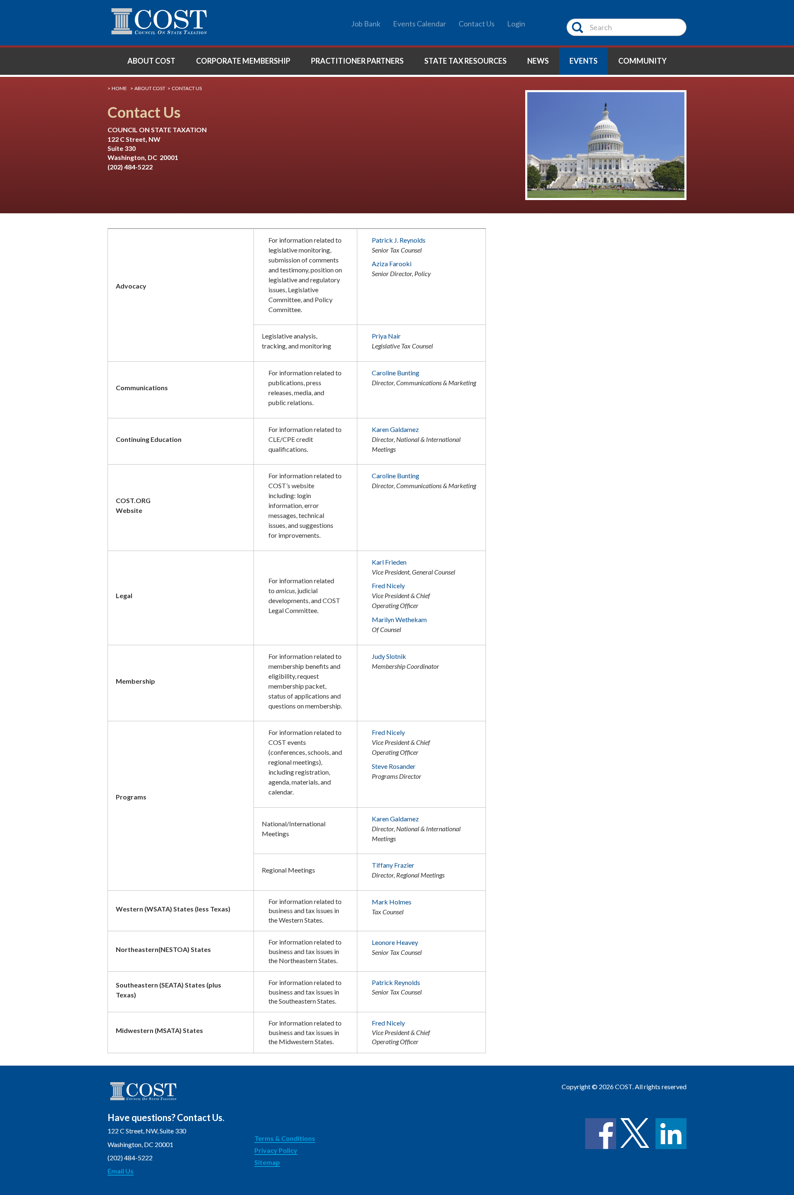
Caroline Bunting (395, 373)
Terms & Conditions (284, 1138)
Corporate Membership (243, 60)
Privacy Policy (275, 1150)
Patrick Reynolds (396, 982)
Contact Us (477, 23)
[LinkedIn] (670, 1133)
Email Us (121, 1171)
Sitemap (267, 1162)
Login (516, 23)
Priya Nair (386, 336)
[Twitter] (635, 1133)
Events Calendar (419, 23)
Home (119, 88)
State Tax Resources (465, 60)
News (538, 60)
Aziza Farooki (391, 263)
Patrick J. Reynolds (399, 240)
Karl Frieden (389, 562)
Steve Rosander (394, 766)
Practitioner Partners (357, 60)
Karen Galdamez (395, 429)
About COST (151, 60)
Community (642, 60)
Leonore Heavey (395, 942)
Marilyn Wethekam (399, 619)
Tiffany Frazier (393, 865)
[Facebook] (600, 1133)
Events (583, 60)
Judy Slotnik (389, 656)
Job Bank (365, 23)
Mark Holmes (391, 902)
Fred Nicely (388, 585)
